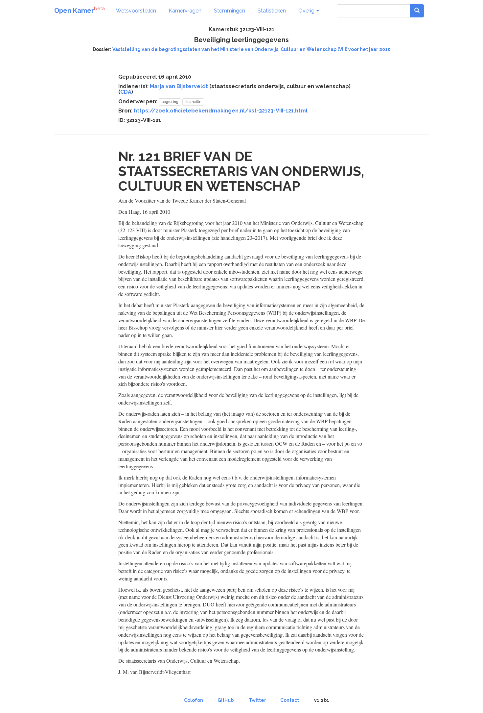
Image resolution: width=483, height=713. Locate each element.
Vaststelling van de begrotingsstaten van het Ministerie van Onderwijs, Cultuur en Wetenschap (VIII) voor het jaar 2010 (251, 49)
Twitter (257, 700)
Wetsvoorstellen (136, 11)
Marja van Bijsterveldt (179, 86)
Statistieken (272, 11)
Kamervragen (185, 11)
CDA (125, 92)
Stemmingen (229, 11)
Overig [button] (307, 11)
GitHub (226, 700)
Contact (289, 700)
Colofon (193, 700)
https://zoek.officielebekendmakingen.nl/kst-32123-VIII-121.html (221, 111)
